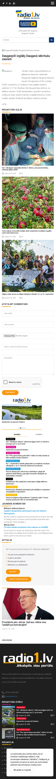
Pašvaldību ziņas (13, 453)
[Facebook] (6, 3)
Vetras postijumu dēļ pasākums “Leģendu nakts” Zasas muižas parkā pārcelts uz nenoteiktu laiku (27, 499)
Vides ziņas (11, 447)
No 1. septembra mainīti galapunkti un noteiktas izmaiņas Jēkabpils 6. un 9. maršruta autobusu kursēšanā (28, 465)
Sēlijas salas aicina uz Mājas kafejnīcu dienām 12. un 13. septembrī (27, 294)
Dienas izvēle (11, 495)
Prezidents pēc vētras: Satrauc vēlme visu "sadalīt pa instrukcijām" (24, 623)
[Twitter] (3, 3)
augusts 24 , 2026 (8, 629)
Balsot (13, 572)
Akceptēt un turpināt (22, 770)
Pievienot (10, 392)
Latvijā (9, 479)
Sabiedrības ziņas (13, 469)
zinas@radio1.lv (11, 696)
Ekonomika (10, 439)
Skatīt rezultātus (18, 579)
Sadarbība (8, 748)
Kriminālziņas (12, 487)
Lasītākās (38, 434)
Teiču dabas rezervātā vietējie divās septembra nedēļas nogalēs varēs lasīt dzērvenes (27, 232)
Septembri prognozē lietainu (17, 450)
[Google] (9, 3)
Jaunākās (17, 434)
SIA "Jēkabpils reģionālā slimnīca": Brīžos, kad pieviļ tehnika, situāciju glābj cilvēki (25, 169)
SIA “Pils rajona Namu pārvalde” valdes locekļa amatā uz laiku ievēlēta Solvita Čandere (27, 457)
